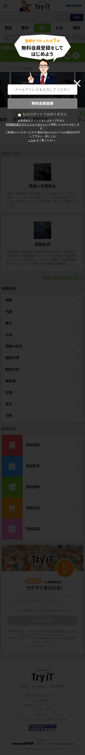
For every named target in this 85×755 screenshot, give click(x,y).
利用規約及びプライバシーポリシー (27, 124)
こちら (32, 140)
